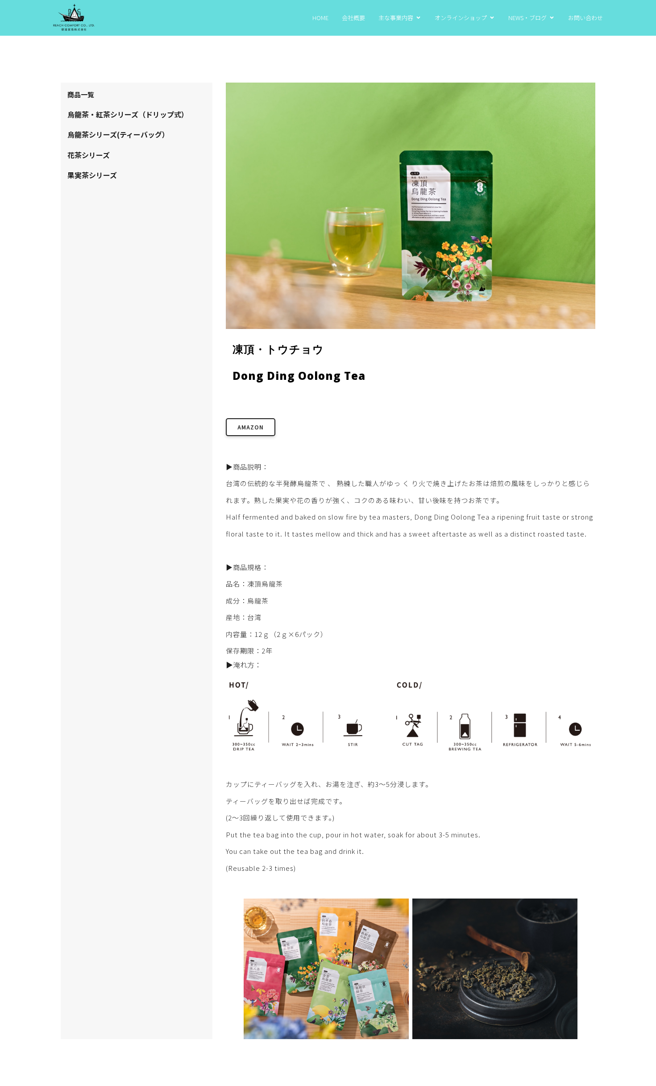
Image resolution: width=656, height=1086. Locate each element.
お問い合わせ (585, 17)
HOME (320, 17)
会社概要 (353, 17)
